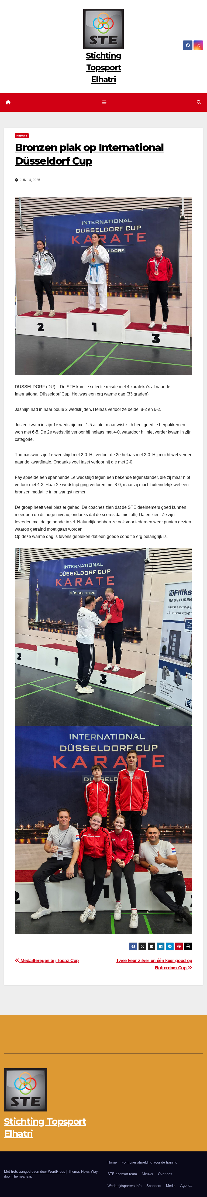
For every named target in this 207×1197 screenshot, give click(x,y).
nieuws (21, 135)
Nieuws (147, 1174)
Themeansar (21, 1176)
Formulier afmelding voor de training (149, 1162)
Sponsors (153, 1186)
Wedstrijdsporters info (125, 1186)
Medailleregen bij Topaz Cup (49, 960)
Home (112, 1162)
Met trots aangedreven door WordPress (35, 1171)
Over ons (165, 1174)
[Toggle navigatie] (104, 102)
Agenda (186, 1186)
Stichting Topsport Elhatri (103, 67)
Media (170, 1186)
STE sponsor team (122, 1174)
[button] (199, 102)
